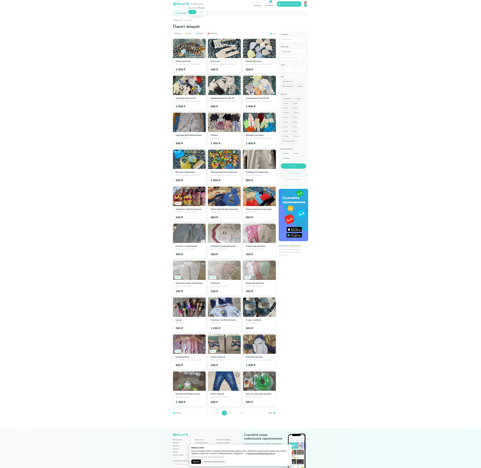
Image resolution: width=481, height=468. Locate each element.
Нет (201, 12)
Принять (196, 462)
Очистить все (295, 173)
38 (241, 413)
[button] (177, 34)
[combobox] (293, 39)
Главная (176, 20)
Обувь (175, 452)
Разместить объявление (290, 4)
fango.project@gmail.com (215, 457)
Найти (295, 166)
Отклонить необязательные (214, 462)
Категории (183, 13)
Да (192, 12)
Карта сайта (283, 255)
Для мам (176, 446)
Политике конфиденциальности (261, 453)
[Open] (304, 39)
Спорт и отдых (178, 455)
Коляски (176, 449)
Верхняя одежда (223, 440)
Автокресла (177, 440)
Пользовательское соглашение (289, 252)
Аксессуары (199, 440)
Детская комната (223, 443)
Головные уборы (201, 443)
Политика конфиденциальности (290, 249)
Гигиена (176, 443)
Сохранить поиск (294, 179)
